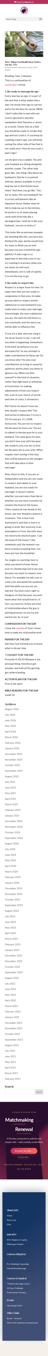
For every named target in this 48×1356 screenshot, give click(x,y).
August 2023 (12, 910)
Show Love (11, 1220)
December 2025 (13, 753)
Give (9, 1224)
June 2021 (10, 1056)
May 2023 (10, 927)
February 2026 (13, 742)
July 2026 (10, 714)
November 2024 (13, 826)
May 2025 (10, 793)
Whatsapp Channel (15, 1244)
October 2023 (12, 899)
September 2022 (14, 972)
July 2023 (10, 916)
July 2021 (10, 1050)
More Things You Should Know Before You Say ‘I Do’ (23, 63)
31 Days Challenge (15, 1288)
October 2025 (12, 765)
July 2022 (10, 983)
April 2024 (10, 865)
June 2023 (10, 921)
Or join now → (24, 1157)
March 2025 (11, 804)
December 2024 (13, 821)
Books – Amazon (14, 1318)
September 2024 (14, 838)
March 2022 (11, 1006)
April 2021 (10, 1067)
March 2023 (11, 938)
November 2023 (13, 894)
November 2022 (13, 961)
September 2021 (14, 1039)
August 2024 (12, 843)
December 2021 (13, 1022)
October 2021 (12, 1033)
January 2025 (12, 815)
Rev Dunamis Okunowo (16, 67)
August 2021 (12, 1045)
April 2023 (10, 933)
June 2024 (10, 854)
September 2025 (14, 770)
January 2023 (12, 950)
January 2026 (12, 748)
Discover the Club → (24, 1151)
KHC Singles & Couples (17, 1239)
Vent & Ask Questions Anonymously (22, 1322)
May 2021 (10, 1062)
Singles (8, 70)
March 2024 (11, 871)
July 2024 (10, 849)
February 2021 (13, 1078)
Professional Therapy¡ (16, 1292)
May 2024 (10, 860)
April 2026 (10, 731)
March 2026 (11, 737)
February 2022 (13, 1011)
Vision (9, 1215)
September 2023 (14, 905)
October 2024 (12, 832)
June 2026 (10, 720)
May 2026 (10, 725)
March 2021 (11, 1073)
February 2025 (13, 809)
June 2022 (10, 989)
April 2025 (10, 798)
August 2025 (12, 776)
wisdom (20, 628)
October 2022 (12, 966)
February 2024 (13, 877)
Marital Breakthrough (16, 1268)
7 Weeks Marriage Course (18, 1283)
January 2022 (12, 1017)
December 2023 (13, 888)
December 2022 (13, 955)
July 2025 (10, 781)
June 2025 (10, 787)
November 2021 (13, 1028)
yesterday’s (11, 84)
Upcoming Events (14, 1305)
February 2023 (13, 944)
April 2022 (10, 1000)
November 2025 (13, 759)
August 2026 (12, 709)
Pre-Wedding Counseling (18, 1264)
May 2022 (10, 994)
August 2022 (12, 977)
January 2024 (12, 882)
